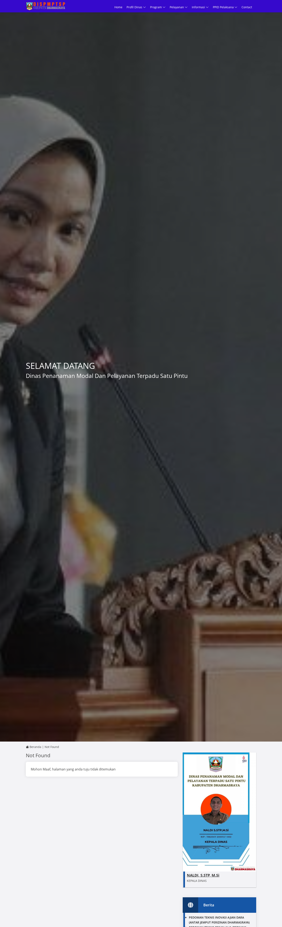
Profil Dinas (135, 7)
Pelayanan (177, 7)
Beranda (35, 747)
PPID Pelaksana (224, 7)
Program (156, 7)
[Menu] (254, 7)
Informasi (199, 7)
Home (118, 7)
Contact (247, 7)
